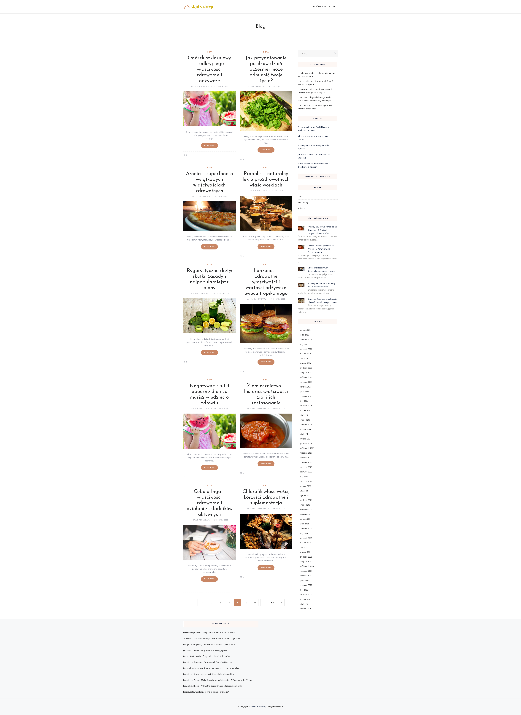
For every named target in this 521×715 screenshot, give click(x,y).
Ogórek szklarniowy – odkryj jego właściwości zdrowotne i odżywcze (209, 69)
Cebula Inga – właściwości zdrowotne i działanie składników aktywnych (209, 503)
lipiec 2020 (304, 580)
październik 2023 (307, 448)
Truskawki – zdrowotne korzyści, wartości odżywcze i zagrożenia (211, 638)
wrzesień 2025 (306, 382)
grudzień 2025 (306, 368)
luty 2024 (304, 434)
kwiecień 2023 (306, 467)
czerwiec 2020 (306, 585)
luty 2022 (304, 490)
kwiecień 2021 (306, 538)
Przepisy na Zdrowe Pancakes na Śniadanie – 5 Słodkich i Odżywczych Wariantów (322, 230)
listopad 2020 (306, 561)
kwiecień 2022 (306, 481)
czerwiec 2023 (306, 462)
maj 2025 (304, 401)
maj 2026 (304, 344)
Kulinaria (301, 208)
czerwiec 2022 (306, 471)
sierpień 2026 (306, 330)
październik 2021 (307, 509)
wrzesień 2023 (306, 453)
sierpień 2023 (306, 457)
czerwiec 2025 (306, 396)
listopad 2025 (306, 372)
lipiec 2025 (304, 391)
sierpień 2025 (306, 386)
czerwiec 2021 (306, 528)
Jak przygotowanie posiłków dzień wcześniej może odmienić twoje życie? (266, 69)
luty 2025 (304, 415)
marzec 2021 (305, 542)
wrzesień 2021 (306, 514)
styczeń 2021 (305, 552)
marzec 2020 (305, 599)
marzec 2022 (305, 486)
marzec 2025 (305, 410)
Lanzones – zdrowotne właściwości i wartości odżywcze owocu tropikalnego (266, 282)
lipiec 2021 (304, 523)
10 (255, 602)
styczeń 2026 (305, 363)
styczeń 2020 (305, 608)
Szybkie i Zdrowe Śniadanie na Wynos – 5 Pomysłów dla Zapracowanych (321, 248)
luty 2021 (304, 547)
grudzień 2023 (306, 443)
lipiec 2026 (304, 334)
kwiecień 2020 (306, 594)
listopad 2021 (306, 505)
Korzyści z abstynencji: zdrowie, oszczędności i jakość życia (209, 644)
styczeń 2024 (305, 438)
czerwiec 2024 (306, 424)
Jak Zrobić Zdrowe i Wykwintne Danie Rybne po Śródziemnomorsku (212, 686)
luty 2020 (304, 604)
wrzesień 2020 (306, 571)
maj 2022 (304, 476)
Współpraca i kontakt (324, 7)
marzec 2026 (305, 353)
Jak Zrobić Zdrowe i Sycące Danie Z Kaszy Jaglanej (205, 650)
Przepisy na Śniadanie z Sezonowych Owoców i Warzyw (207, 662)
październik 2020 (307, 566)
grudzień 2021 (306, 500)
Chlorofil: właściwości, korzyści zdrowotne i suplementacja (266, 497)
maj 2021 (304, 533)
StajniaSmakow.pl (259, 706)
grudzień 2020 (306, 557)
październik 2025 (307, 377)
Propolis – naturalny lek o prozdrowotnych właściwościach (266, 179)
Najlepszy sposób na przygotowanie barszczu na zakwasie (209, 632)
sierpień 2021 (306, 519)
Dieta (209, 52)
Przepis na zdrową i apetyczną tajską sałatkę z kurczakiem (208, 674)
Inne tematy (303, 202)
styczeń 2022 (305, 495)
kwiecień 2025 (306, 405)
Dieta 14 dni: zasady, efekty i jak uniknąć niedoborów (206, 656)
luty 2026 (304, 358)
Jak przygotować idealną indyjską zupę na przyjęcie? (206, 692)
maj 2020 (304, 590)
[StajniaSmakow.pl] (198, 7)
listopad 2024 (306, 420)
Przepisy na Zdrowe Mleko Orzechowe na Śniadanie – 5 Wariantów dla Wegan (217, 680)
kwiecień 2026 (306, 349)
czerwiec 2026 (306, 339)
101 (272, 602)
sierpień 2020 (306, 575)
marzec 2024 (305, 429)
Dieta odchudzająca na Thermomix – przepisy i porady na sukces (211, 668)
